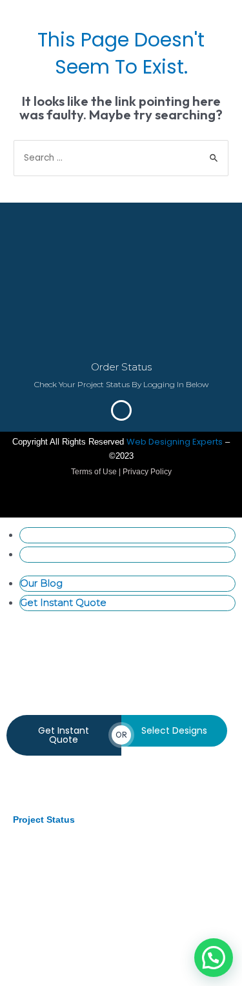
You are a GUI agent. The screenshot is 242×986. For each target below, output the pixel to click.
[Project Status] (30, 792)
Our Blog (41, 534)
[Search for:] (121, 158)
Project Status (44, 819)
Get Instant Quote (63, 554)
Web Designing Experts (174, 442)
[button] (213, 957)
